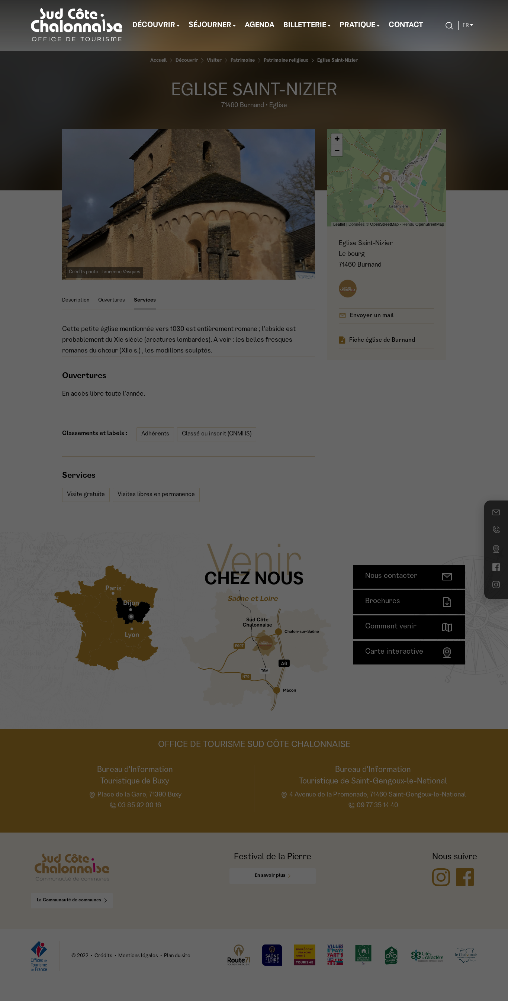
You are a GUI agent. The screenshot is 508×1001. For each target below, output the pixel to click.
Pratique (357, 25)
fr (466, 25)
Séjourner (210, 25)
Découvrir (153, 25)
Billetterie (304, 25)
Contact (406, 25)
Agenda (259, 25)
